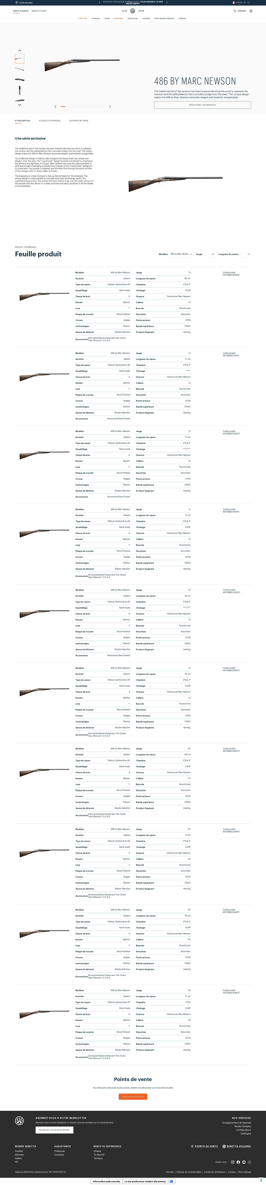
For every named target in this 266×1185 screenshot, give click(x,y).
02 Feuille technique (49, 121)
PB (16, 1162)
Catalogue (246, 1134)
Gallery (18, 1158)
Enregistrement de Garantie (236, 1123)
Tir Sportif (99, 1155)
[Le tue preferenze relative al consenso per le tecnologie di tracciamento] (261, 1180)
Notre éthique (244, 1172)
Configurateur (243, 1130)
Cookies (232, 1172)
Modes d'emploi (243, 1126)
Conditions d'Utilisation (214, 1172)
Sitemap (170, 1172)
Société (19, 1151)
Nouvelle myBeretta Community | (133, 2)
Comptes (59, 1155)
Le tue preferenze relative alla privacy (145, 1181)
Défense (19, 1155)
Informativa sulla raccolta (106, 1181)
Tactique (98, 1158)
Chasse (97, 1151)
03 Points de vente (78, 121)
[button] (63, 106)
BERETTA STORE (39, 11)
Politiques (59, 1151)
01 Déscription (22, 121)
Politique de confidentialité (189, 1172)
